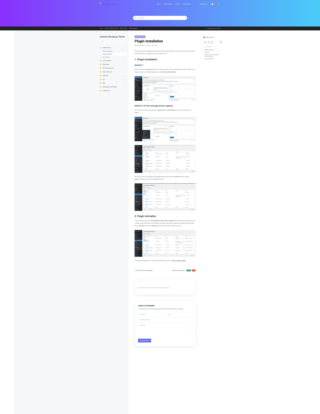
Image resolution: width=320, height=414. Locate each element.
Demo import (106, 57)
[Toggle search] (219, 4)
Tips (103, 79)
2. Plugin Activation (209, 58)
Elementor (105, 75)
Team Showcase (107, 72)
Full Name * (141, 313)
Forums (178, 4)
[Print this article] (220, 41)
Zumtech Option (106, 60)
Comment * (141, 323)
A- (205, 42)
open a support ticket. (179, 260)
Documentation (168, 4)
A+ (212, 42)
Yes (189, 270)
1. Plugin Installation (209, 49)
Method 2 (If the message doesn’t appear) (212, 55)
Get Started (203, 3)
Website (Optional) (143, 318)
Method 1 (207, 52)
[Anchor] (158, 59)
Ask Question (187, 4)
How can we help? (148, 270)
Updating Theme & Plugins (109, 87)
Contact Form (106, 90)
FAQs (103, 83)
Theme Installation (108, 51)
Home (158, 4)
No (193, 270)
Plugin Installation (107, 54)
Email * (168, 313)
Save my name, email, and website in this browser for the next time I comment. (161, 309)
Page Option (105, 64)
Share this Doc (210, 37)
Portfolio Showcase (108, 68)
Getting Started (106, 47)
